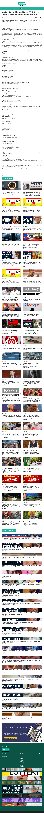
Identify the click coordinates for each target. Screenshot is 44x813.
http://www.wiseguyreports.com (22, 168)
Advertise (22, 761)
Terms (22, 764)
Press (22, 760)
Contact (22, 762)
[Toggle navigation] (21, 8)
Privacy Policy (22, 765)
